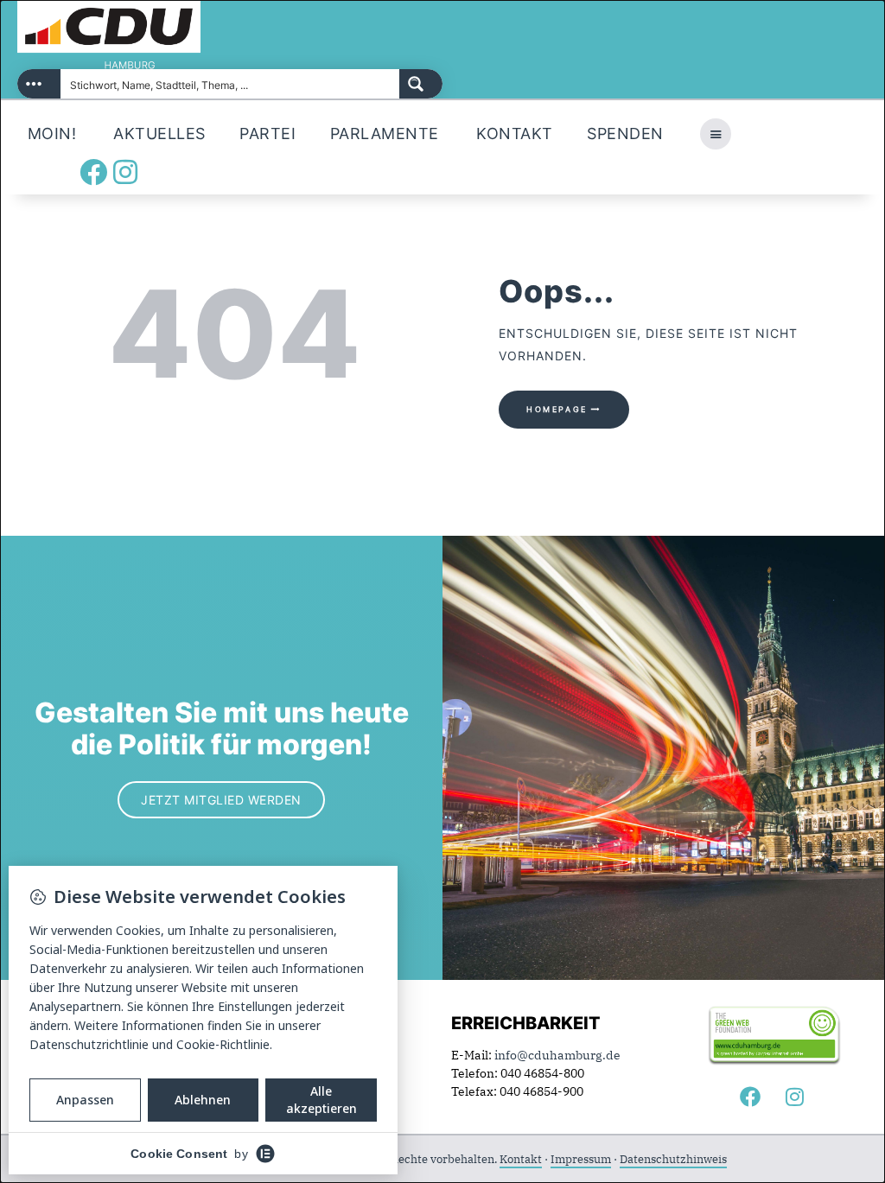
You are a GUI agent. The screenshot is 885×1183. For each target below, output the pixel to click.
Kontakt (521, 1159)
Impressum (581, 1159)
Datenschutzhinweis (673, 1159)
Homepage (557, 409)
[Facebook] (93, 172)
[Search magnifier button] (420, 84)
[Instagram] (125, 172)
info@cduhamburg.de (557, 1055)
